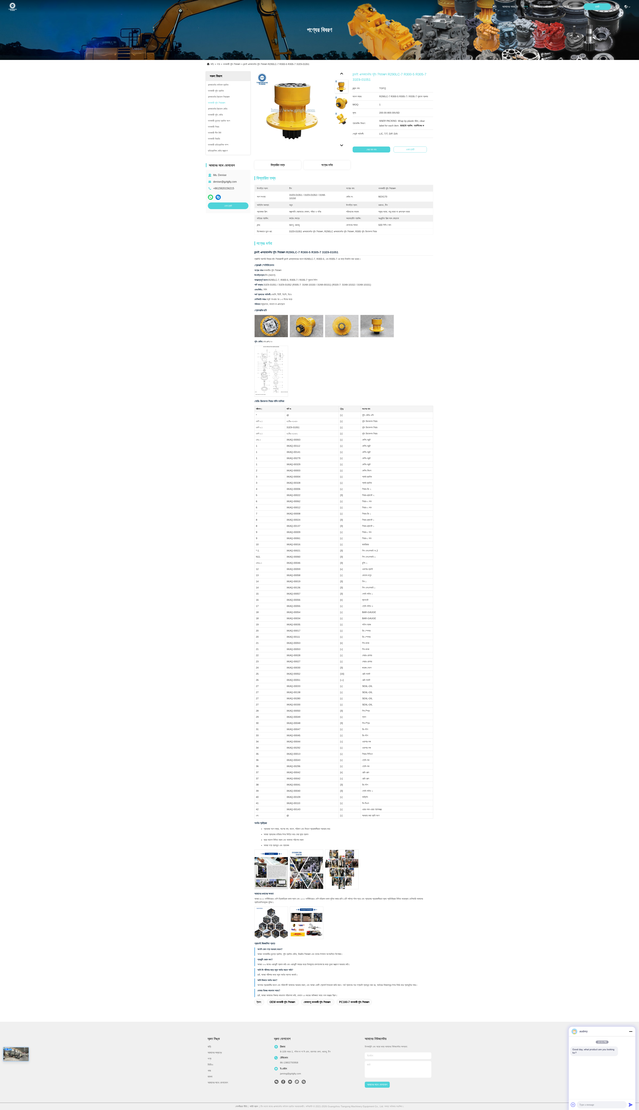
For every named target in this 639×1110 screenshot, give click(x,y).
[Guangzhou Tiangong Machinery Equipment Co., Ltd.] (12, 6)
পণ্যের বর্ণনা (327, 165)
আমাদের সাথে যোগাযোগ (566, 6)
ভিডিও (537, 6)
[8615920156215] (297, 1082)
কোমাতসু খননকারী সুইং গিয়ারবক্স (317, 1002)
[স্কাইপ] (218, 197)
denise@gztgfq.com (225, 181)
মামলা (210, 1076)
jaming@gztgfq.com (290, 1073)
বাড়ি (495, 6)
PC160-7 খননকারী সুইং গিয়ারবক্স (354, 1002)
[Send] (630, 1104)
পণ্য (526, 6)
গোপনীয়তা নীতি (241, 1106)
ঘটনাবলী (549, 6)
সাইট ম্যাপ (254, 1106)
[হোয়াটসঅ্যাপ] (210, 197)
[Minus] (631, 1031)
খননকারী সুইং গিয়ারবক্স (231, 64)
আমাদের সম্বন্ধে (510, 6)
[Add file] (573, 1104)
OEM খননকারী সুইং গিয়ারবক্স (282, 1002)
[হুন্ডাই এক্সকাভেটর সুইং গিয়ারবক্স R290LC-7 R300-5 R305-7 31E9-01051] (293, 110)
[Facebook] (283, 1082)
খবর (209, 1070)
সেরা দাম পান (371, 149)
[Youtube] (290, 1082)
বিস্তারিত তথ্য (278, 165)
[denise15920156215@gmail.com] (303, 1082)
